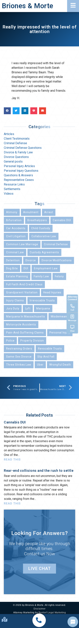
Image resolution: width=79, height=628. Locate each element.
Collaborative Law (43, 236)
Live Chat (39, 568)
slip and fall (45, 356)
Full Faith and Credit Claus (24, 284)
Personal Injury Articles (19, 166)
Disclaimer (40, 608)
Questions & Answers (18, 175)
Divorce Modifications (57, 260)
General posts (13, 161)
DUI (26, 268)
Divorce (31, 260)
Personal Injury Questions (21, 170)
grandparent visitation (22, 292)
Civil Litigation (16, 236)
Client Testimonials (17, 138)
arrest (48, 212)
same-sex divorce (19, 356)
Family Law (41, 276)
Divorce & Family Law (18, 152)
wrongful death (60, 364)
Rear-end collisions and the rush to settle (38, 471)
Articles (9, 134)
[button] (39, 620)
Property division (32, 340)
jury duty (12, 308)
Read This (12, 459)
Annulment (31, 212)
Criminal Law (15, 252)
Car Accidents (16, 228)
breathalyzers (37, 220)
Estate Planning (17, 276)
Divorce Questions (16, 157)
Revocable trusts (50, 348)
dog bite (12, 268)
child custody (40, 228)
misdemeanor (60, 316)
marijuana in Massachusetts (25, 316)
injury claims (15, 300)
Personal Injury (59, 332)
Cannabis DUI (62, 220)
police (10, 340)
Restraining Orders (19, 348)
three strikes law (18, 364)
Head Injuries (52, 292)
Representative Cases (19, 180)
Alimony (11, 212)
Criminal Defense (15, 143)
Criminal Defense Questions (23, 148)
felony (59, 276)
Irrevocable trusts (42, 300)
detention (13, 260)
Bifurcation (14, 220)
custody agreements (44, 252)
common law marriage (22, 244)
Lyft (27, 308)
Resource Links (14, 184)
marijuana (43, 308)
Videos (8, 193)
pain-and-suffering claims (25, 332)
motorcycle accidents (21, 324)
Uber (40, 364)
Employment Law (46, 268)
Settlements (12, 189)
